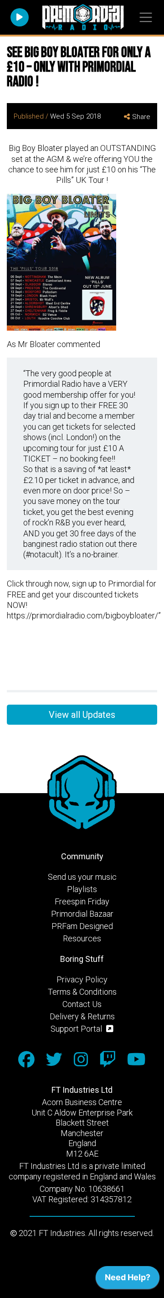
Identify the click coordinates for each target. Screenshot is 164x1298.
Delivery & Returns (82, 1016)
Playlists (82, 889)
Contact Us (82, 1004)
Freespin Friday (82, 901)
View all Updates (82, 714)
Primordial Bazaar (82, 914)
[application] (127, 1280)
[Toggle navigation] (145, 17)
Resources (82, 938)
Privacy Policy (82, 979)
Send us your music (82, 877)
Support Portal (77, 1028)
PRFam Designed (82, 926)
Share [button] (141, 117)
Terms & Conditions (82, 992)
